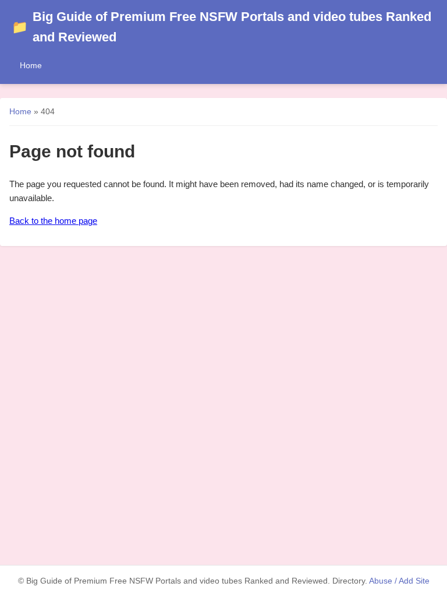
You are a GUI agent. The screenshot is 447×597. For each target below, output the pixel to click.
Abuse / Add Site (399, 581)
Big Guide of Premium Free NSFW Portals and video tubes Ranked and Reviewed (221, 26)
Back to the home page (53, 221)
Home (31, 65)
